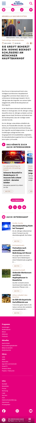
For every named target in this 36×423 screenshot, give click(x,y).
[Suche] (31, 3)
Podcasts (5, 336)
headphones (27, 43)
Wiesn (4, 332)
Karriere (4, 395)
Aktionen (5, 334)
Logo (3, 393)
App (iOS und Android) (9, 364)
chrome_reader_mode (31, 43)
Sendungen (5, 327)
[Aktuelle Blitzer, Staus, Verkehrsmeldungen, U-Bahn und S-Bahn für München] (22, 9)
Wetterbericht (6, 350)
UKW (3, 357)
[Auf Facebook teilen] (10, 207)
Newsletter (5, 386)
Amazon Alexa (6, 368)
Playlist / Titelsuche (8, 371)
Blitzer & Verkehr (7, 348)
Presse (4, 388)
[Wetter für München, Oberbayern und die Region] (12, 9)
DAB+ (3, 359)
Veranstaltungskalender (9, 345)
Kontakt (4, 384)
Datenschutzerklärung (9, 400)
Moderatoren (6, 329)
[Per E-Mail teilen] (24, 207)
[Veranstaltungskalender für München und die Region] (31, 9)
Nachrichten (6, 343)
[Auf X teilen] (15, 207)
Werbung (5, 391)
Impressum (5, 402)
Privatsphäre (6, 404)
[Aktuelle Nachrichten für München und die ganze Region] (3, 9)
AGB (3, 398)
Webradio (5, 362)
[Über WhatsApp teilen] (20, 207)
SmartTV (4, 366)
